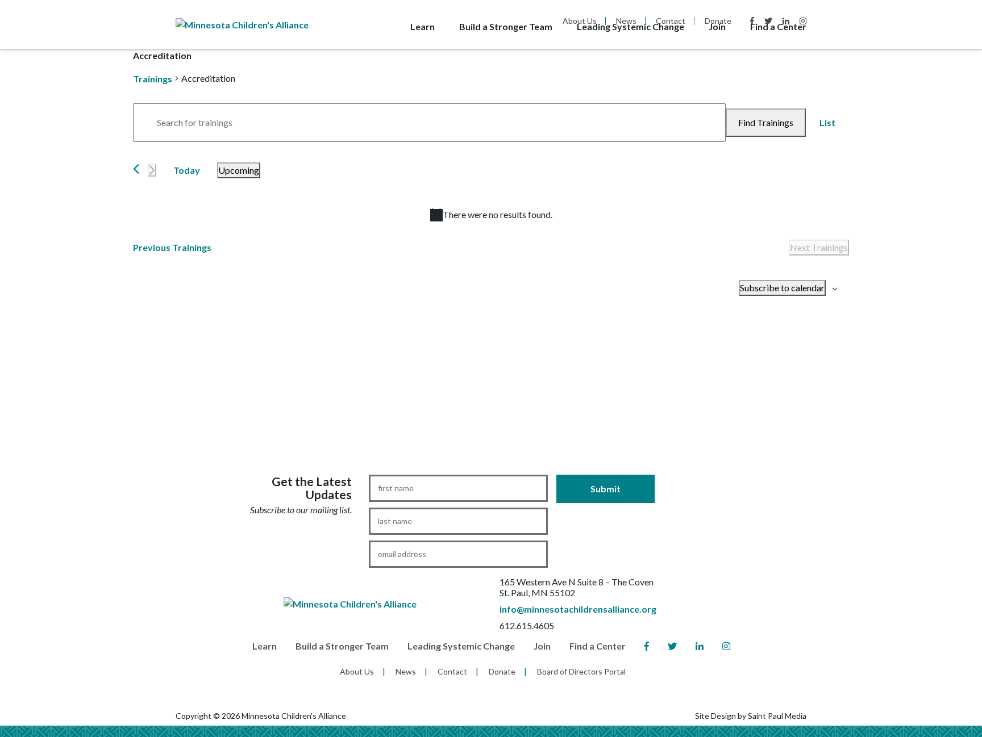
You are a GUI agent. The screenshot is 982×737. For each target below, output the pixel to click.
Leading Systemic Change (630, 26)
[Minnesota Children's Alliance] (242, 23)
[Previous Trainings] (136, 169)
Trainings (152, 78)
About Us (357, 671)
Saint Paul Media (777, 716)
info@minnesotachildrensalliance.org (578, 609)
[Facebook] (646, 646)
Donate (502, 671)
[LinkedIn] (700, 646)
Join (717, 26)
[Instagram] (726, 646)
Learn (422, 26)
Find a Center (778, 26)
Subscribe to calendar (782, 287)
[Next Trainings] (152, 170)
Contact (452, 671)
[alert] (491, 215)
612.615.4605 (527, 625)
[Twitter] (672, 646)
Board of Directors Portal (581, 671)
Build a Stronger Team (505, 26)
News (406, 671)
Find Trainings (765, 122)
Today (186, 170)
